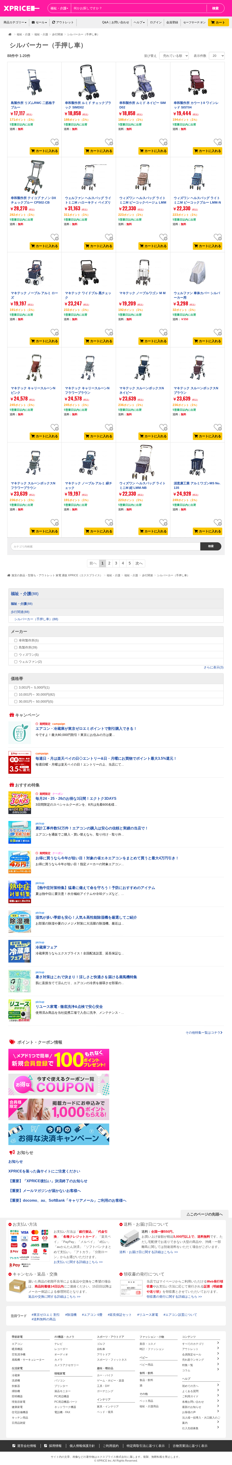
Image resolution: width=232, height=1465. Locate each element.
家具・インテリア (108, 1406)
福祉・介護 (113, 575)
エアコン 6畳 (93, 1314)
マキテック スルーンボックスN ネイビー (141, 390)
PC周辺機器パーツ (65, 1401)
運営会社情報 (26, 1446)
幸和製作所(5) (29, 640)
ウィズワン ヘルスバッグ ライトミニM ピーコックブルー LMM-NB (197, 202)
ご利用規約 (111, 1446)
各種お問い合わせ (193, 1401)
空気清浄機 (18, 1354)
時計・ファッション (152, 1349)
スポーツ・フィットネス (112, 1360)
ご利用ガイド (190, 1396)
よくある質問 (190, 1391)
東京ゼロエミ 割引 (47, 1314)
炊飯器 (16, 1386)
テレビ (58, 1343)
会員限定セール (191, 1354)
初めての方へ (190, 1386)
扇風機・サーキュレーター (28, 1360)
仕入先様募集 (190, 1428)
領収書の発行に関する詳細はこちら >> (174, 1296)
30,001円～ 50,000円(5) (36, 701)
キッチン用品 (20, 1417)
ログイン (156, 22)
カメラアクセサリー (66, 1365)
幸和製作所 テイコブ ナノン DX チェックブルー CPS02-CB (33, 200)
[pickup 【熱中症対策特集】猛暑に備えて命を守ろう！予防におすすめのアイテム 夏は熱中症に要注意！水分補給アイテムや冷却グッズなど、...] (116, 902)
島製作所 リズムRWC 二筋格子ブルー (33, 105)
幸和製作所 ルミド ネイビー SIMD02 (142, 105)
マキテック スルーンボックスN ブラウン (196, 390)
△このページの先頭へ (204, 1214)
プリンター (61, 1386)
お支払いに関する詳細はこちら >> (78, 1262)
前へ (93, 563)
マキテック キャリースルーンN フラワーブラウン (87, 390)
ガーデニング (105, 1391)
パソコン (59, 1380)
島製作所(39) (28, 647)
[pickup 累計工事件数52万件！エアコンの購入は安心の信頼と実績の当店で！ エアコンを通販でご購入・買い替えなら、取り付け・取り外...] (116, 842)
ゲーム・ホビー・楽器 (110, 1380)
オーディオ (61, 1354)
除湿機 (72, 1314)
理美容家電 (18, 1401)
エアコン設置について (181, 1314)
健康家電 (17, 1407)
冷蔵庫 (16, 1375)
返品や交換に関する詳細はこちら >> (54, 1296)
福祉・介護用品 (149, 1406)
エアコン (17, 1343)
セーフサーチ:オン (194, 22)
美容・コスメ (148, 1343)
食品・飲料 (146, 1380)
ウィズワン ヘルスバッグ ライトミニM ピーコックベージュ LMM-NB (142, 202)
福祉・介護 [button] (58, 8)
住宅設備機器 (20, 1412)
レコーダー (61, 1349)
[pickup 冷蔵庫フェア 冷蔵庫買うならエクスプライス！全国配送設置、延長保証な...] (116, 961)
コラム (186, 1370)
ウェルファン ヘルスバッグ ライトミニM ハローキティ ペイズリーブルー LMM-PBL (88, 202)
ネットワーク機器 (65, 1407)
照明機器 (17, 1396)
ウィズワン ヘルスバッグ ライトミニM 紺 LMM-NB (142, 485)
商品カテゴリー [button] (14, 22)
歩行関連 (147, 575)
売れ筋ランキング (193, 1360)
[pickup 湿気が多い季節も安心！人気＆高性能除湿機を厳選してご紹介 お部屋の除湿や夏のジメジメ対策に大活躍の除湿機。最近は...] (116, 932)
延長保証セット (121, 1314)
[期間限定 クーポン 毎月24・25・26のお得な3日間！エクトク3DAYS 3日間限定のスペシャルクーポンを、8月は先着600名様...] (116, 812)
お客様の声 (189, 1412)
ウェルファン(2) (30, 661)
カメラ (58, 1360)
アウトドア (104, 1354)
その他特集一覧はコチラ (203, 1032)
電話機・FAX (62, 1412)
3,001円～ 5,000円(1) (34, 687)
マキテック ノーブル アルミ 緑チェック (88, 485)
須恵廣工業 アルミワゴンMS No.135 (197, 485)
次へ (139, 563)
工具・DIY (103, 1386)
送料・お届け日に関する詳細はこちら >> (148, 1252)
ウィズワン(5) (29, 654)
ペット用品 (146, 1401)
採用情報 (55, 1446)
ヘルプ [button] (138, 22)
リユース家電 (148, 1314)
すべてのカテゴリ (193, 1343)
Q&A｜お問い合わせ (115, 22)
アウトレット (65, 22)
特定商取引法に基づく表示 (146, 1446)
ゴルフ (101, 1343)
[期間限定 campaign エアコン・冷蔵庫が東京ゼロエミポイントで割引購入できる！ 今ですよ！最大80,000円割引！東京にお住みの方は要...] (116, 743)
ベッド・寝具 (105, 1412)
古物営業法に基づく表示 (190, 1446)
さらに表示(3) (214, 667)
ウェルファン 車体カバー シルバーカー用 (197, 295)
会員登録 (172, 22)
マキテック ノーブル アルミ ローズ (34, 295)
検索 (215, 8)
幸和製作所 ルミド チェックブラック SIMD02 (88, 105)
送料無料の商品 (45, 1319)
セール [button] (40, 22)
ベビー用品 (146, 1364)
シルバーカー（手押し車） (173, 575)
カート (221, 22)
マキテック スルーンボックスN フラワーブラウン (33, 485)
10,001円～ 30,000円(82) (37, 694)
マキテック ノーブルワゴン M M (142, 293)
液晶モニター (62, 1391)
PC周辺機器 (61, 1396)
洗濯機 (16, 1380)
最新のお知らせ (191, 1407)
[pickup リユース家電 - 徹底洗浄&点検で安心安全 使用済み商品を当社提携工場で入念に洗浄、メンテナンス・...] (116, 1021)
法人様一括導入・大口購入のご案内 (201, 1420)
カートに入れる (47, 151)
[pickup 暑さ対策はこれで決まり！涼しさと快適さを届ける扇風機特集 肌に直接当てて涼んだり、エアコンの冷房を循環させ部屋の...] (116, 991)
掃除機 (16, 1391)
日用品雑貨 (18, 1423)
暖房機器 (17, 1349)
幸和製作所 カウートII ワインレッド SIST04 (196, 105)
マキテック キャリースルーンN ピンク (33, 390)
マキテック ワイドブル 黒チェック (88, 295)
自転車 (101, 1349)
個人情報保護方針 (82, 1446)
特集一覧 (187, 1365)
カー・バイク (105, 1375)
